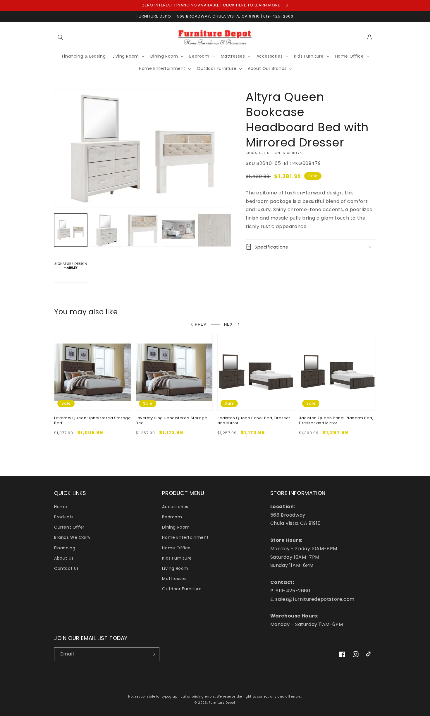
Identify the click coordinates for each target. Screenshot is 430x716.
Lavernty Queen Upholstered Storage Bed (92, 421)
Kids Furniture (177, 558)
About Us (64, 558)
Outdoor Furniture (182, 589)
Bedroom (172, 517)
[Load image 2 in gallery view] (106, 230)
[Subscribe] (152, 654)
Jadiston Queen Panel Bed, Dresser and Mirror (253, 421)
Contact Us (66, 568)
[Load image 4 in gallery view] (178, 230)
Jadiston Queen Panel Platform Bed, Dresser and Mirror (336, 421)
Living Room (175, 568)
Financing (64, 548)
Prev (201, 324)
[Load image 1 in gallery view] (70, 230)
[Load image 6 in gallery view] (70, 266)
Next (229, 324)
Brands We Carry (72, 537)
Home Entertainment (185, 537)
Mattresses (174, 579)
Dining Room (176, 527)
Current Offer (69, 527)
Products (64, 517)
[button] (60, 37)
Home (60, 507)
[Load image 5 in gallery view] (214, 230)
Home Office (176, 548)
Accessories (175, 507)
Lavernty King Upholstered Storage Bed (171, 421)
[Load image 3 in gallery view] (142, 230)
